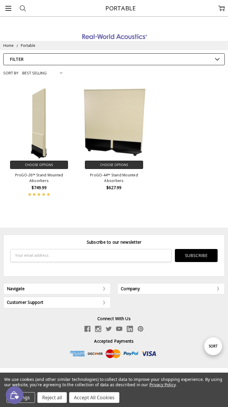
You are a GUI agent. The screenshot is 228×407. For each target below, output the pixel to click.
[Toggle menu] (8, 8)
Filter (16, 59)
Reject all (52, 397)
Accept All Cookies (94, 397)
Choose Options (39, 165)
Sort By (10, 73)
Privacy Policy (162, 384)
